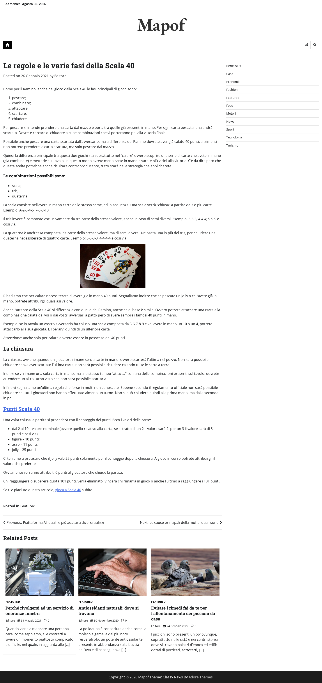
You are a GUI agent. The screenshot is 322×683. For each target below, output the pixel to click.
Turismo (232, 145)
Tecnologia (234, 137)
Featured (27, 506)
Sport (230, 129)
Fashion (232, 89)
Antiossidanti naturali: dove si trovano (108, 610)
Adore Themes (201, 677)
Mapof (161, 24)
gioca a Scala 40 (68, 489)
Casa (229, 74)
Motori (231, 113)
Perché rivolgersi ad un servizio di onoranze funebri (39, 610)
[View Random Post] (306, 45)
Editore (60, 75)
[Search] (314, 45)
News (230, 121)
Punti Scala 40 (21, 408)
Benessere (234, 66)
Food (229, 105)
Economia (233, 82)
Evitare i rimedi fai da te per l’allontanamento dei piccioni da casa (183, 613)
